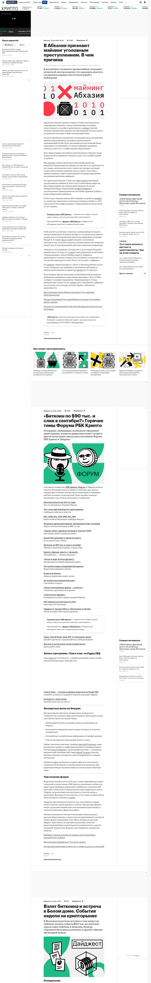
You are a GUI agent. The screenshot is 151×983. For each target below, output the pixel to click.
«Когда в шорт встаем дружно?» (59, 559)
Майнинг (47, 40)
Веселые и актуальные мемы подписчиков (64, 644)
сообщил (98, 199)
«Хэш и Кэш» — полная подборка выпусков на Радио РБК (71, 692)
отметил (51, 163)
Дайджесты (122, 216)
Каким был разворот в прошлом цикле (62, 538)
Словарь (123, 241)
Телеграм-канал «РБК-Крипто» (59, 214)
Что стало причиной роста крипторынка (64, 510)
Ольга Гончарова (58, 750)
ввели (64, 240)
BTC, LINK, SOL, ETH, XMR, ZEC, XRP (60, 517)
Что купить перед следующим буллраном (64, 566)
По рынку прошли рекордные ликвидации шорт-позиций (72, 524)
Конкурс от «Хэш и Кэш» (55, 699)
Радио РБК (93, 653)
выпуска (52, 658)
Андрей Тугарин (83, 753)
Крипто (10, 8)
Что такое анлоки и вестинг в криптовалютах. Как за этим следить (131, 248)
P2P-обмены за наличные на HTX (60, 602)
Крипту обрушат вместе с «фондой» (61, 552)
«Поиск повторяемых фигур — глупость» (63, 588)
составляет (78, 270)
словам (71, 252)
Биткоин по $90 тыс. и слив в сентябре (62, 545)
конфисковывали (82, 189)
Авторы (46, 332)
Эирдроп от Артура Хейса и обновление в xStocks (67, 609)
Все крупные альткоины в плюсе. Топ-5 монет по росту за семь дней (74, 847)
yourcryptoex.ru (53, 322)
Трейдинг (122, 205)
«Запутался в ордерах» (54, 595)
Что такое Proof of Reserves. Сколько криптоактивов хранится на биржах (130, 259)
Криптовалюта (123, 236)
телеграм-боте (77, 322)
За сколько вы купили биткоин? (59, 581)
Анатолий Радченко (87, 745)
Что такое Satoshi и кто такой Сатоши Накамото (131, 267)
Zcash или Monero (52, 574)
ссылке (72, 798)
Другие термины (126, 273)
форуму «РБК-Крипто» (72, 221)
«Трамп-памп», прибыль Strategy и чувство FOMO (67, 531)
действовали (82, 181)
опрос (55, 762)
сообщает (85, 128)
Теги (52, 332)
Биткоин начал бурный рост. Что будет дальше (65, 842)
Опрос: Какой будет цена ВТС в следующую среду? (67, 637)
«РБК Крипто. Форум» (75, 487)
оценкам (50, 265)
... (126, 2)
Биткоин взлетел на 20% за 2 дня (60, 502)
